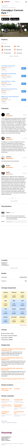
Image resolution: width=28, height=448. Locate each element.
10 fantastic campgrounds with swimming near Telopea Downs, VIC (13, 349)
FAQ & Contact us (5, 438)
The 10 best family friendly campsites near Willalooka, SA (12, 358)
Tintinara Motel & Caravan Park (18, 405)
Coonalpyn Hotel (18, 399)
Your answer (9, 221)
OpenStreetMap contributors (11, 422)
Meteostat (25, 325)
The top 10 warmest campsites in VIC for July (12, 378)
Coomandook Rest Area (19, 412)
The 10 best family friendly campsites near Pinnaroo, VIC (12, 369)
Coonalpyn (17, 388)
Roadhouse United (6, 405)
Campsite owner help (6, 437)
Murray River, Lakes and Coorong (9, 7)
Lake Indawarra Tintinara (5, 412)
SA (1, 7)
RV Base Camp (5, 399)
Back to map (5, 5)
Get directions (14, 268)
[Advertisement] (14, 241)
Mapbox (3, 422)
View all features (14, 56)
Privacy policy (4, 439)
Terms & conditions (5, 440)
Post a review (14, 201)
